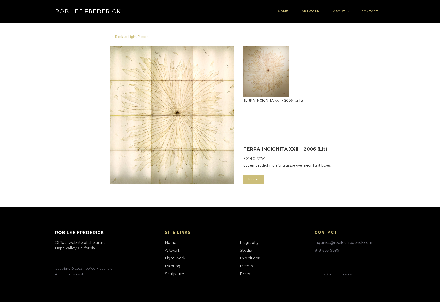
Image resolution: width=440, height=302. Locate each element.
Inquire (253, 179)
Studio (246, 250)
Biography (249, 242)
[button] (340, 11)
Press (245, 274)
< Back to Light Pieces (130, 37)
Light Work (175, 258)
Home (283, 11)
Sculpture (174, 274)
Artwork (310, 11)
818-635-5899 (327, 250)
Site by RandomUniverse (334, 274)
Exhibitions (250, 258)
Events (246, 266)
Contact (369, 11)
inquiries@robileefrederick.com (343, 242)
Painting (172, 266)
